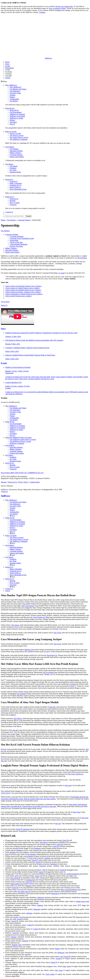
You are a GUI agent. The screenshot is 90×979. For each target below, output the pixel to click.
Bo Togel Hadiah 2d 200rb (40, 617)
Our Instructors (15, 91)
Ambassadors (14, 99)
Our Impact (9, 164)
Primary (12, 120)
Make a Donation (16, 183)
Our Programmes (16, 112)
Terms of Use (12, 482)
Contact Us (9, 212)
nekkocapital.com (16, 884)
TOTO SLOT (6, 793)
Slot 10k (4, 761)
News (7, 64)
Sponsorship (14, 240)
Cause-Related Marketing (18, 244)
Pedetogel (37, 848)
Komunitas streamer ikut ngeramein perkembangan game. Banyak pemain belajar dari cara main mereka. (44, 798)
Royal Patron (82, 258)
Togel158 (65, 840)
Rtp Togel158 (15, 878)
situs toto (52, 707)
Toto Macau (18, 718)
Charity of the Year (16, 242)
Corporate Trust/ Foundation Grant (22, 238)
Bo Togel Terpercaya (75, 774)
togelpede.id (55, 893)
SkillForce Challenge (17, 443)
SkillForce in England (17, 114)
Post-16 (12, 124)
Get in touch (5, 302)
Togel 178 (38, 876)
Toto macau (15, 625)
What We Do (9, 108)
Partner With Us (15, 187)
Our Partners (9, 147)
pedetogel (40, 897)
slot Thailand (21, 694)
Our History (14, 101)
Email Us (4, 305)
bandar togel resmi (82, 901)
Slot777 (73, 686)
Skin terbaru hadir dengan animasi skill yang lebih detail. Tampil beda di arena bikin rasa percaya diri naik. (44, 805)
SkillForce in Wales (16, 118)
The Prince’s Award (16, 135)
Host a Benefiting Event (18, 189)
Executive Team (15, 93)
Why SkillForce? (11, 85)
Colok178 (30, 925)
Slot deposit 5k (52, 655)
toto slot (15, 730)
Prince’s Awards (10, 131)
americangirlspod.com (74, 874)
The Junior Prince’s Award (19, 137)
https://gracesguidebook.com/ (71, 890)
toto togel (68, 785)
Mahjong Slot (29, 650)
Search (7, 591)
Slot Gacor (57, 644)
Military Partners (15, 153)
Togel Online (50, 974)
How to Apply (15, 203)
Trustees (12, 95)
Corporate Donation (16, 236)
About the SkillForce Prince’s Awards (18, 437)
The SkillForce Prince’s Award (20, 441)
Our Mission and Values (18, 89)
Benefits (12, 201)
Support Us (9, 179)
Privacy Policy (23, 482)
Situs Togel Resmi (27, 606)
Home (7, 62)
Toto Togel (57, 633)
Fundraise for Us (15, 185)
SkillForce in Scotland (17, 116)
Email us (5, 491)
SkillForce (5, 496)
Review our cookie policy (64, 6)
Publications (9, 68)
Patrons (12, 97)
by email (62, 273)
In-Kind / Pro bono (16, 246)
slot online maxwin (24, 891)
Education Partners (16, 151)
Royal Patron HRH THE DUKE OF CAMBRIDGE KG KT (22, 473)
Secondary (13, 122)
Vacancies (13, 205)
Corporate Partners (16, 155)
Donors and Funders (17, 157)
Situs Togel (77, 812)
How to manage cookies (57, 8)
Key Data (13, 170)
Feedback (13, 168)
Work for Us (9, 197)
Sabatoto (13, 852)
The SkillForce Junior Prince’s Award (23, 439)
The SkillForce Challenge (18, 139)
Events (7, 66)
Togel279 (35, 860)
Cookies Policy (35, 482)
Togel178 (62, 870)
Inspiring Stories (15, 172)
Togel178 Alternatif (22, 829)
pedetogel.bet (30, 880)
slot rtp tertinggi (48, 672)
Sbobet (57, 949)
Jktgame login (17, 945)
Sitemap (3, 482)
